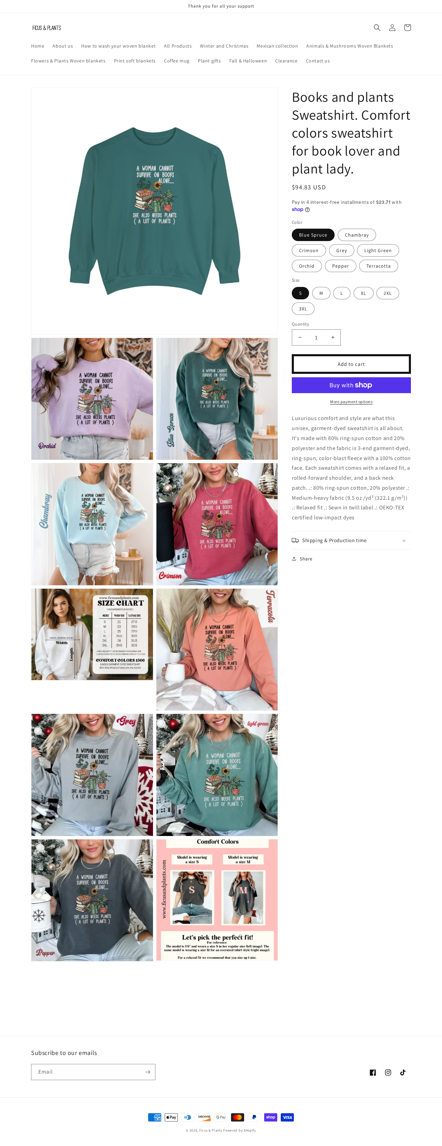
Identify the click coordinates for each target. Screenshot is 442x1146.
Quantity (300, 324)
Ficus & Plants (210, 1130)
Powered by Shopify (239, 1130)
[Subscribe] (147, 1072)
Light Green (378, 250)
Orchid (307, 266)
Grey (341, 250)
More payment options (351, 401)
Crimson (309, 250)
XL (363, 293)
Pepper (340, 266)
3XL (303, 308)
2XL (388, 293)
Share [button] (306, 559)
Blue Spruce (313, 235)
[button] (377, 27)
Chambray (357, 235)
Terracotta (378, 266)
